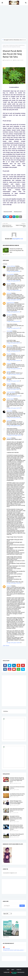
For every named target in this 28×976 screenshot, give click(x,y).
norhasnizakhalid (11, 392)
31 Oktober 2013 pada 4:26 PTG (14, 435)
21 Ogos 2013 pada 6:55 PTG (13, 290)
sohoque (9, 371)
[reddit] (18, 665)
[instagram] (9, 669)
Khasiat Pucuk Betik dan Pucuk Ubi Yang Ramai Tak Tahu (16, 250)
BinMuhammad (10, 302)
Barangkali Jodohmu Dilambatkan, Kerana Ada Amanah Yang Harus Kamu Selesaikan (16, 818)
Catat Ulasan (6, 645)
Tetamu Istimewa (11, 266)
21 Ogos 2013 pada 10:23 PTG (14, 368)
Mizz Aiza (9, 354)
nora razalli (9, 331)
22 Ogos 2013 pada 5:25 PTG (13, 417)
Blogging (15, 972)
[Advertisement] (14, 22)
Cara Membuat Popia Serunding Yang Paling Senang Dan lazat (17, 794)
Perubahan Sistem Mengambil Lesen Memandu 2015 (17, 835)
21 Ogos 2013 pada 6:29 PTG (13, 271)
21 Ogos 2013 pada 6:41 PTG (13, 281)
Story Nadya (10, 346)
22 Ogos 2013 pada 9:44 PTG (13, 425)
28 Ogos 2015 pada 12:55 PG (13, 583)
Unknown (9, 293)
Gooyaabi (14, 973)
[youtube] (14, 669)
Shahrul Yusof (10, 399)
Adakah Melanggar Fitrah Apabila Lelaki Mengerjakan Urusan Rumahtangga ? (16, 802)
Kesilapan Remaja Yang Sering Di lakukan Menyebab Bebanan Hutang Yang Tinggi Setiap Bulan (17, 779)
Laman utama (6, 45)
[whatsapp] (18, 669)
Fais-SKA (9, 283)
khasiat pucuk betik (13, 45)
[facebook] (5, 665)
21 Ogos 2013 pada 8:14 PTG (13, 312)
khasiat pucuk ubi (17, 211)
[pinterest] (23, 665)
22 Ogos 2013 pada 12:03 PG (13, 374)
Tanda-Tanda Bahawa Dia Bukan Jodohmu (17, 787)
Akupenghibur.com (8, 60)
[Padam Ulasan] (20, 271)
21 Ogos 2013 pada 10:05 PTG (14, 360)
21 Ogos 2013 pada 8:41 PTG (13, 328)
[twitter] (9, 665)
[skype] (23, 669)
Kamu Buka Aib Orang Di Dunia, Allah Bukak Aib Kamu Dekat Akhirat (17, 810)
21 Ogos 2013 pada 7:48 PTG (13, 300)
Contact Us (18, 969)
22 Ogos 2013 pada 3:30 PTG (13, 408)
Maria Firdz (9, 411)
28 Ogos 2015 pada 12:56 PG (13, 642)
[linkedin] (14, 665)
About (13, 969)
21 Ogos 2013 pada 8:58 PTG (13, 343)
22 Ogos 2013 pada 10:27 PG (13, 396)
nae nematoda (10, 274)
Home (8, 969)
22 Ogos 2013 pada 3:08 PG (13, 389)
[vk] (5, 669)
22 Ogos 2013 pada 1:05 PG (13, 381)
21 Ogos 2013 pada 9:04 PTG (13, 351)
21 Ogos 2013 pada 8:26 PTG (13, 321)
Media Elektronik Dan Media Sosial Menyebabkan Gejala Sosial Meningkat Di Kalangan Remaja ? (17, 827)
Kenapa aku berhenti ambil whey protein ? (13, 950)
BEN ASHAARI (6, 948)
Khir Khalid (9, 314)
